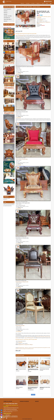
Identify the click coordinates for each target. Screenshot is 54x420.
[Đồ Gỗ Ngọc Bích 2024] (9, 166)
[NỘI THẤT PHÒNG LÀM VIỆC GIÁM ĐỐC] (9, 57)
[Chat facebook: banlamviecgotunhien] (1, 415)
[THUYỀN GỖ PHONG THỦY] (9, 152)
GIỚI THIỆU (32, 3)
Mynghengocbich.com (21, 344)
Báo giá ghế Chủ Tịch (46, 347)
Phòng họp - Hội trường (36, 6)
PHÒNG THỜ (5, 12)
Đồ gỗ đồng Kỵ (5, 203)
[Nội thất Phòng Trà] (9, 189)
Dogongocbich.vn (27, 344)
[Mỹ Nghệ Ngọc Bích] (6, 2)
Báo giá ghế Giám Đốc (39, 347)
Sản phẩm (21, 6)
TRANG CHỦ (22, 3)
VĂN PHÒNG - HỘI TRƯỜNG (28, 6)
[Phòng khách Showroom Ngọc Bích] (9, 46)
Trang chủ (17, 6)
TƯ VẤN (43, 3)
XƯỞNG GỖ (37, 3)
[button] (34, 17)
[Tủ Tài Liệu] (9, 93)
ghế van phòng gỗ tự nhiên (24, 348)
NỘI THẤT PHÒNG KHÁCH (7, 9)
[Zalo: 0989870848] (1, 417)
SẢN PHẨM (27, 3)
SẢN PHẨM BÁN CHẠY (7, 17)
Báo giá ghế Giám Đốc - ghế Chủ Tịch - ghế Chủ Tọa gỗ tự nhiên (27, 347)
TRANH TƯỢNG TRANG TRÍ (7, 19)
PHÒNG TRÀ (5, 21)
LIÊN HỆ (47, 3)
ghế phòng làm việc (30, 348)
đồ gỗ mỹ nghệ (9, 203)
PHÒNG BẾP (5, 14)
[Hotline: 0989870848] (1, 410)
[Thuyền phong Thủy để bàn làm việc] (9, 138)
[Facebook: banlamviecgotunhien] (1, 412)
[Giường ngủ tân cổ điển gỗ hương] (9, 123)
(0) (51, 3)
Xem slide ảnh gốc (25, 28)
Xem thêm (33, 394)
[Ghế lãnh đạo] (9, 82)
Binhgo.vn (38, 23)
